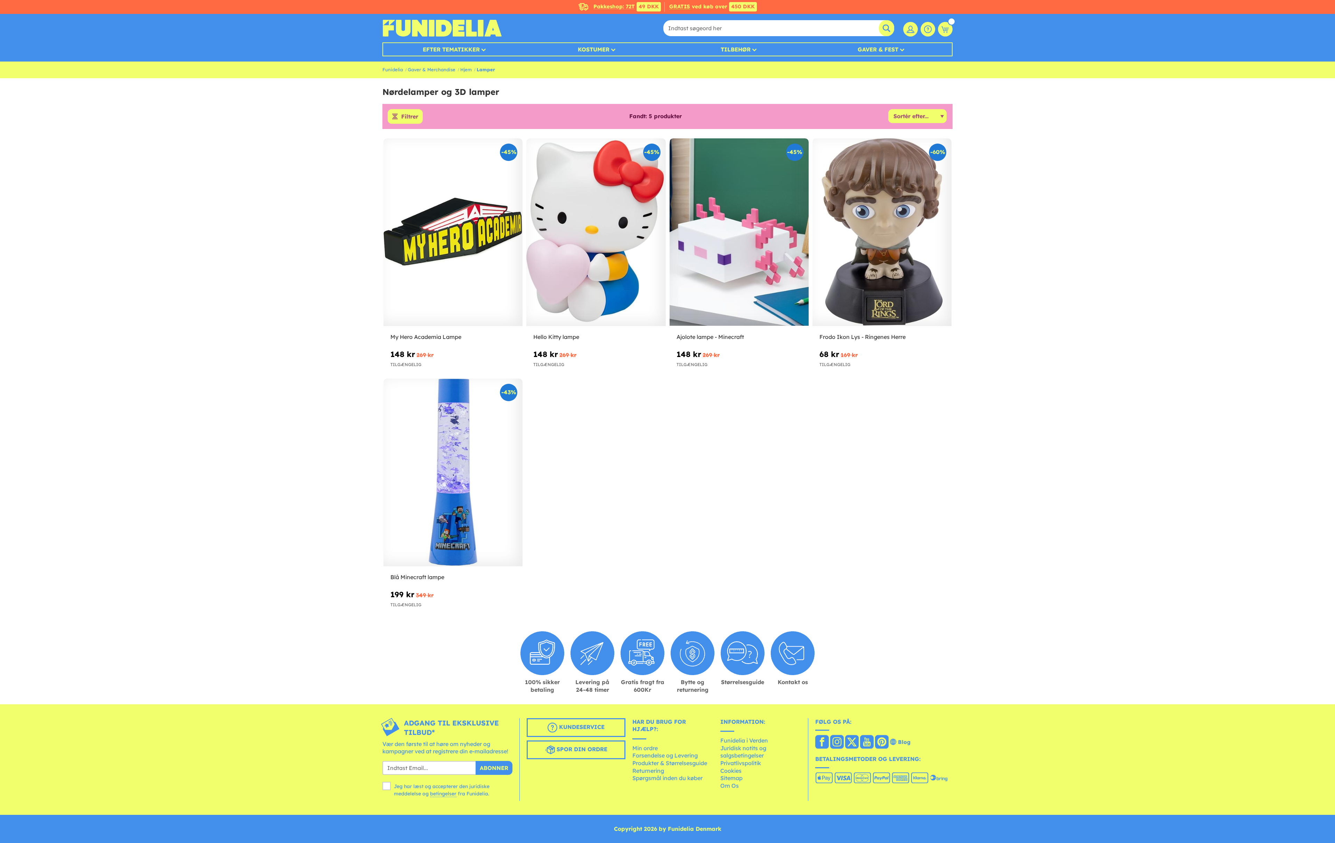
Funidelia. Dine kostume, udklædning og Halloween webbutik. (442, 28)
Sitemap (731, 778)
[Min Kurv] (945, 29)
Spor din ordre (581, 749)
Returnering (648, 770)
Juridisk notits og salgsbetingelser (743, 752)
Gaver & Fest (878, 49)
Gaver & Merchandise (431, 69)
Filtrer (409, 116)
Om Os (729, 785)
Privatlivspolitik (740, 763)
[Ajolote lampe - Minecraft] (739, 232)
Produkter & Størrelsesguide (669, 763)
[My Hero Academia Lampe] (453, 232)
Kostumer (593, 49)
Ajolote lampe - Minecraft (710, 336)
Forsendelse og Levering (665, 755)
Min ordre (645, 748)
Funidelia (392, 69)
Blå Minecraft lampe (417, 577)
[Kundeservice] (928, 29)
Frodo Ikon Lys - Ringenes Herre (862, 336)
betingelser (443, 794)
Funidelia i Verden (744, 740)
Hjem (466, 69)
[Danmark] (822, 742)
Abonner (494, 767)
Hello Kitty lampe (556, 336)
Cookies (731, 770)
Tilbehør (736, 49)
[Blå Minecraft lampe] (453, 473)
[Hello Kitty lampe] (595, 232)
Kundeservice (581, 726)
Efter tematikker (451, 49)
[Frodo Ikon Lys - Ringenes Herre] (882, 232)
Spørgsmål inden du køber (667, 778)
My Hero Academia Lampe (425, 336)
